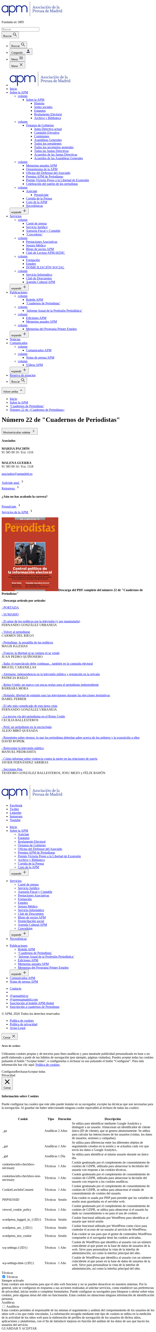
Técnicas (12, 1277)
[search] (18, 44)
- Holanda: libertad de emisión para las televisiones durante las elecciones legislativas (56, 695)
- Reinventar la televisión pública (23, 748)
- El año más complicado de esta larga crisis (29, 706)
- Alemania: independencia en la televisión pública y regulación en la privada (51, 674)
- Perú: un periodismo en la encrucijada (27, 727)
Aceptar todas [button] (36, 1071)
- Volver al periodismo (16, 632)
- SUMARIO (10, 614)
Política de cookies (48, 1064)
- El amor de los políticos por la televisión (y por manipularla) (41, 621)
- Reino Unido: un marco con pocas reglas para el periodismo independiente (50, 684)
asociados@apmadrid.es (17, 473)
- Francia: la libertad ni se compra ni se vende (31, 653)
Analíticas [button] (8, 1302)
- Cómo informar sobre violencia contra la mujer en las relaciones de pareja (49, 758)
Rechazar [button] (22, 1071)
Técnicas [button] (7, 1272)
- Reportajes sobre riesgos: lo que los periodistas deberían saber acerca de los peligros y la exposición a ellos (71, 737)
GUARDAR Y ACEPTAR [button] (19, 1328)
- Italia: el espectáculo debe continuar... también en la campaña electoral (47, 663)
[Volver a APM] (32, 15)
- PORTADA (10, 607)
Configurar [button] (9, 1071)
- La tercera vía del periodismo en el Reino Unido (33, 716)
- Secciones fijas (12, 769)
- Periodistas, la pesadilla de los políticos (27, 642)
